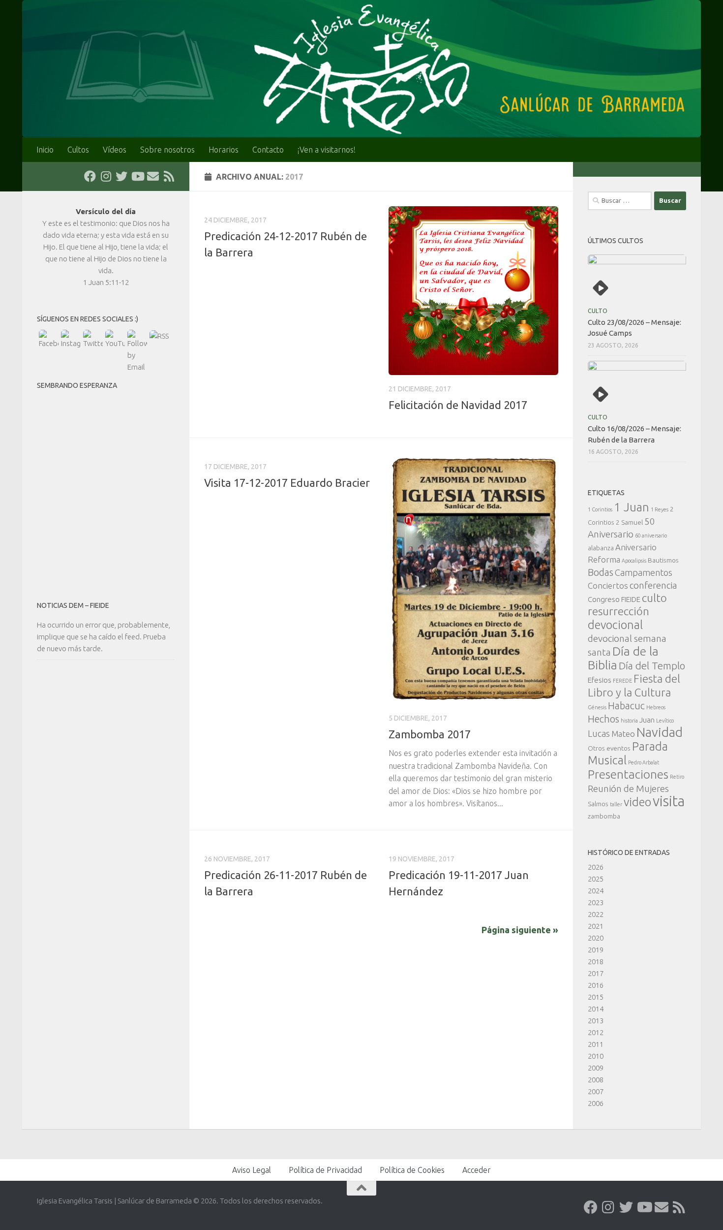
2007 (595, 1091)
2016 (595, 985)
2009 (595, 1068)
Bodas (600, 572)
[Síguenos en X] (121, 176)
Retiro (677, 777)
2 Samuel (629, 522)
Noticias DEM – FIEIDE (73, 605)
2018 (595, 961)
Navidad (659, 732)
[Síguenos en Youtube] (137, 176)
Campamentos (643, 572)
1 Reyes (659, 509)
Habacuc (626, 705)
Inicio (45, 149)
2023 (595, 902)
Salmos (598, 804)
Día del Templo (652, 665)
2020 (595, 938)
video (637, 801)
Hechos (603, 719)
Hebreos (655, 707)
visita (669, 801)
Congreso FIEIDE (614, 599)
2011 (595, 1044)
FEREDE (622, 681)
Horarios (224, 149)
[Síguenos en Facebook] (90, 176)
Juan (647, 720)
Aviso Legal (251, 1170)
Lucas (599, 733)
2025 (595, 879)
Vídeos (114, 149)
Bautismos (663, 560)
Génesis (597, 707)
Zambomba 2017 (430, 734)
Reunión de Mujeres (628, 788)
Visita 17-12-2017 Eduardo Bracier (287, 482)
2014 (595, 1009)
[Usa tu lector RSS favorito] (169, 176)
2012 (595, 1032)
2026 (595, 867)
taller (616, 804)
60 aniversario (651, 535)
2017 (595, 973)
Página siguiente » (520, 930)
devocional (615, 624)
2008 (595, 1079)
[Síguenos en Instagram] (106, 176)
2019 (595, 950)
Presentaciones (628, 774)
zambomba (604, 816)
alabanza (601, 548)
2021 (595, 926)
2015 (595, 997)
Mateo (623, 733)
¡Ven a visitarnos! (327, 149)
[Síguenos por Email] (153, 176)
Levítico (665, 721)
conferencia (653, 585)
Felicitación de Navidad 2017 (458, 405)
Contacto (268, 149)
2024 (595, 890)
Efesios (599, 680)
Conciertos (608, 585)
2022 (595, 914)
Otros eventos (609, 748)
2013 (595, 1020)
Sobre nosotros (167, 149)
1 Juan (631, 507)
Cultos (78, 149)
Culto (597, 311)
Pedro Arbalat (643, 762)
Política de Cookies (412, 1170)
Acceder (476, 1170)
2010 (595, 1056)
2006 (595, 1103)
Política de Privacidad (325, 1170)
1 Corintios (600, 509)
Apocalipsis (634, 561)
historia (629, 721)
